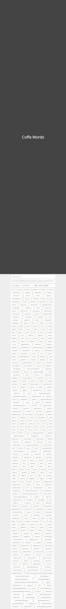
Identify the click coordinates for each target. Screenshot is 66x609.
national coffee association (45, 588)
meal (33, 353)
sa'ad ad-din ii (40, 378)
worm (26, 375)
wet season (47, 436)
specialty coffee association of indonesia (20, 591)
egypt (36, 314)
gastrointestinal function (43, 600)
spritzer (22, 478)
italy (13, 448)
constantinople (39, 509)
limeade (22, 475)
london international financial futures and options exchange (39, 573)
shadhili (30, 335)
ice (28, 338)
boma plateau (40, 414)
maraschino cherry (46, 557)
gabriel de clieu (37, 408)
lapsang (41, 478)
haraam (33, 588)
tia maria (49, 564)
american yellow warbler (18, 451)
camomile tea (48, 561)
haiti (41, 332)
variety (13, 353)
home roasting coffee (16, 512)
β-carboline (49, 530)
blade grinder (48, 515)
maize (40, 341)
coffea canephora (47, 311)
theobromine (48, 533)
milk (22, 338)
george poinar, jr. (15, 439)
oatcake (13, 481)
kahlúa (29, 481)
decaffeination (15, 323)
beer (13, 332)
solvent (37, 402)
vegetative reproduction (38, 433)
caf (37, 423)
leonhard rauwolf (34, 384)
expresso (13, 420)
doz (28, 469)
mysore (35, 326)
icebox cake (36, 548)
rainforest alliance (47, 493)
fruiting (41, 381)
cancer (37, 481)
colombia (50, 381)
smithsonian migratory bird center (30, 493)
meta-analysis (41, 417)
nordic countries (15, 314)
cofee (41, 463)
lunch (28, 329)
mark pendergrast (44, 576)
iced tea (14, 548)
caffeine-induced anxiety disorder (44, 606)
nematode (14, 350)
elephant (25, 390)
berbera (41, 323)
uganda (50, 338)
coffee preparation (16, 298)
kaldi (43, 329)
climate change (40, 500)
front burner (15, 561)
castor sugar (14, 551)
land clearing (48, 362)
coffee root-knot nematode (32, 445)
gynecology (38, 457)
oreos (50, 472)
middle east (42, 356)
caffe (43, 426)
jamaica (30, 423)
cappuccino (22, 304)
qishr (39, 585)
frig (31, 475)
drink (38, 307)
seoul (20, 521)
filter (36, 285)
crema (50, 417)
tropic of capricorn (28, 439)
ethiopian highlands (23, 356)
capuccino (14, 466)
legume (22, 530)
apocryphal (26, 320)
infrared (33, 399)
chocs (21, 426)
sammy (50, 426)
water (50, 323)
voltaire (25, 515)
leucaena (49, 390)
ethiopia (27, 292)
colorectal (49, 457)
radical (37, 503)
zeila (51, 301)
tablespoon (48, 402)
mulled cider (27, 554)
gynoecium (22, 359)
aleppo (28, 512)
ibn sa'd (36, 375)
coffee (21, 420)
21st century (27, 503)
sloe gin (25, 561)
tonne (50, 378)
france (35, 448)
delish (50, 478)
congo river (39, 442)
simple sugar (48, 512)
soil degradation (15, 490)
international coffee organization (19, 588)
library (49, 335)
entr (51, 429)
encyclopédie (36, 515)
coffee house (16, 393)
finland (20, 448)
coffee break (27, 307)
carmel (13, 423)
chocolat (13, 426)
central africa (15, 457)
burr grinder (15, 515)
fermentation (15, 317)
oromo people (35, 311)
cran (51, 469)
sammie (43, 420)
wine (50, 317)
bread (13, 524)
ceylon (50, 329)
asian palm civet (27, 509)
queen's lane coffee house (46, 399)
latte (27, 289)
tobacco (32, 527)
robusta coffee (34, 304)
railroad (31, 530)
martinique (49, 332)
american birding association (31, 490)
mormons (41, 527)
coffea (37, 295)
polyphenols (48, 503)
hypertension (48, 484)
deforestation (48, 365)
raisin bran (48, 554)
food (21, 329)
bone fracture (16, 597)
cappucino (29, 585)
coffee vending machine (32, 567)
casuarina (38, 362)
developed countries (26, 362)
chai (13, 344)
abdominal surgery (30, 597)
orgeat (13, 475)
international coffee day (43, 579)
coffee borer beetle (47, 314)
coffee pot (26, 372)
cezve (49, 442)
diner (13, 521)
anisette (13, 469)
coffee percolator (15, 518)
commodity (39, 317)
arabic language (16, 368)
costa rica (38, 411)
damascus (49, 509)
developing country (16, 414)
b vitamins (27, 542)
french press (15, 295)
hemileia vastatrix (16, 445)
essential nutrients (33, 539)
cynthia (21, 429)
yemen (27, 295)
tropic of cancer (40, 439)
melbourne (15, 533)
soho (50, 518)
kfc (36, 429)
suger (36, 320)
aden (43, 298)
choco (43, 429)
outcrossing (14, 362)
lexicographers (48, 320)
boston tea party (47, 405)
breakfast (14, 338)
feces (13, 387)
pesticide (37, 350)
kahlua (49, 466)
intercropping (15, 372)
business (27, 521)
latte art (14, 564)
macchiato (41, 460)
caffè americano (15, 542)
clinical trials (16, 594)
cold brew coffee (47, 536)
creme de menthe (31, 557)
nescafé (27, 484)
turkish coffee (28, 317)
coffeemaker (27, 314)
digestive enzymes (16, 509)
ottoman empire (15, 292)
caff (23, 463)
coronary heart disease (17, 603)
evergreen (32, 341)
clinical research (25, 350)
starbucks (35, 298)
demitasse (32, 463)
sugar (27, 402)
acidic (13, 311)
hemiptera (48, 344)
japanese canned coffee (32, 570)
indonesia (33, 301)
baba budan (14, 384)
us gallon (36, 497)
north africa (42, 301)
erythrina (33, 359)
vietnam (32, 381)
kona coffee (14, 454)
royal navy (15, 408)
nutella (32, 472)
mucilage (24, 384)
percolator (49, 542)
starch (28, 393)
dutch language (15, 365)
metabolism (15, 503)
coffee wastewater (47, 506)
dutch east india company (44, 393)
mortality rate (32, 603)
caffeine (43, 289)
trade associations (16, 585)
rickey (29, 429)
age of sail (25, 408)
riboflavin (50, 414)
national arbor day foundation (19, 497)
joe (51, 420)
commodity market (17, 570)
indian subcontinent (47, 384)
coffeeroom (48, 475)
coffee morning (48, 545)
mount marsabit (28, 414)
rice (21, 335)
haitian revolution (16, 411)
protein (31, 387)
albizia (40, 387)
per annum (29, 594)
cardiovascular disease (37, 347)
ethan (13, 433)
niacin (13, 417)
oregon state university (18, 436)
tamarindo (43, 469)
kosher (39, 530)
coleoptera (14, 347)
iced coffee (34, 289)
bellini (50, 423)
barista (13, 356)
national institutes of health (21, 600)
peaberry (42, 359)
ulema (40, 524)
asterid (38, 365)
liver (50, 500)
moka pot (37, 536)
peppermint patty (39, 551)
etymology (15, 320)
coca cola (38, 554)
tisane (41, 472)
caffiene (49, 463)
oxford (13, 304)
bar (42, 326)
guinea (13, 341)
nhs (27, 487)
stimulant (49, 292)
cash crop (28, 411)
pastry (50, 521)
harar (33, 323)
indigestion (48, 454)
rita (27, 433)
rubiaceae (48, 295)
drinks (13, 326)
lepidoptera (49, 347)
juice (35, 338)
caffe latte (25, 564)
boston (34, 518)
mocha (29, 420)
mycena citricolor (47, 445)
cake (41, 353)
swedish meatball (26, 551)
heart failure (15, 606)
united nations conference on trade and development (25, 582)
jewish (50, 527)
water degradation (47, 490)
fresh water (14, 506)
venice (24, 301)
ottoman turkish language (32, 368)
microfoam (14, 460)
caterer (31, 524)
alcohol (49, 353)
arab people (47, 368)
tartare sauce (16, 567)
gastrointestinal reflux (46, 597)
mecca (31, 417)
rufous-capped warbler (47, 448)
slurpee (40, 466)
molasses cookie (16, 557)
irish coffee (49, 326)
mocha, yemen (16, 375)
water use (48, 497)
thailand (14, 390)
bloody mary (25, 548)
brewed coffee (47, 539)
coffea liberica (22, 417)
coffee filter (36, 533)
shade (33, 356)
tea (12, 289)
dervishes (22, 524)
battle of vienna (23, 311)
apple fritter (15, 554)
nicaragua (14, 381)
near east (22, 387)
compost (49, 408)
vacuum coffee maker (17, 539)
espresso (19, 289)
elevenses (49, 585)
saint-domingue (24, 347)
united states (48, 591)
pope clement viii (37, 390)
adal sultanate (48, 375)
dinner (19, 332)
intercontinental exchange (20, 579)
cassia (50, 356)
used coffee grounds (16, 500)
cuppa (31, 460)
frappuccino (14, 463)
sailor (34, 332)
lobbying (50, 439)
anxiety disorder (27, 606)
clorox (34, 469)
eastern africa (27, 457)
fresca (36, 426)
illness (35, 329)
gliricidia (49, 387)
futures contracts (47, 570)
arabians (49, 524)
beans (42, 338)
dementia (14, 493)
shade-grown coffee (47, 481)
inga (50, 359)
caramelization (34, 436)
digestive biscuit (36, 545)
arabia (25, 323)
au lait (50, 551)
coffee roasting (15, 301)
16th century (24, 353)
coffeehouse (22, 527)
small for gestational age (44, 594)
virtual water (29, 500)
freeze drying (47, 567)
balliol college (16, 402)
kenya (13, 335)
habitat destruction (38, 487)
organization (27, 442)
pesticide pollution (16, 487)
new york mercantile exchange (21, 576)
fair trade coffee (27, 365)
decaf (50, 460)
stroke (37, 484)
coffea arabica (38, 292)
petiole (22, 341)
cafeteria (36, 521)
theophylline (26, 536)
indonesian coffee (36, 396)
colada (39, 475)
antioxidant (25, 506)
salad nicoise (36, 561)
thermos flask (48, 548)
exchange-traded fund (16, 573)
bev (36, 420)
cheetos (14, 472)
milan (26, 518)
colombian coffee (46, 451)
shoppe (28, 426)
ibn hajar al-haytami (27, 378)
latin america (37, 454)
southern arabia (47, 350)
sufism (26, 298)
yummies (23, 472)
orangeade (31, 478)
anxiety (49, 487)
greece (28, 448)
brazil (50, 289)
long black (38, 542)
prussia (13, 527)
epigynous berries (24, 344)
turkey (20, 326)
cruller (21, 469)
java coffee (26, 454)
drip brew (38, 512)
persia (27, 326)
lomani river (15, 442)
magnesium (48, 411)
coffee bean (37, 344)
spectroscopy (23, 399)
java (50, 298)
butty (21, 481)
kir (43, 423)
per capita (37, 591)
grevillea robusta (16, 484)
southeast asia (15, 307)
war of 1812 (34, 405)
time (43, 521)
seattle (42, 518)
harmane (26, 533)
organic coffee (48, 307)
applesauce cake (36, 564)
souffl (13, 478)
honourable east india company (19, 396)
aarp (24, 460)
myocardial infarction (46, 603)
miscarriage (33, 451)
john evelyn (48, 396)
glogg (32, 466)
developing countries (46, 304)
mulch (50, 372)
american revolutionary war (19, 405)
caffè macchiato (24, 545)
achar (13, 429)
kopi (23, 466)
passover (14, 530)
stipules (49, 341)
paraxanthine (15, 536)
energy (13, 329)
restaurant (40, 335)
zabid (27, 332)
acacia (13, 359)
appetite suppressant (38, 372)
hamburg (50, 433)
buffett (20, 433)
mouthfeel (23, 381)
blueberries (14, 378)
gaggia (48, 582)
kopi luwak (35, 506)
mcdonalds (21, 423)
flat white (14, 545)
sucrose (13, 399)
